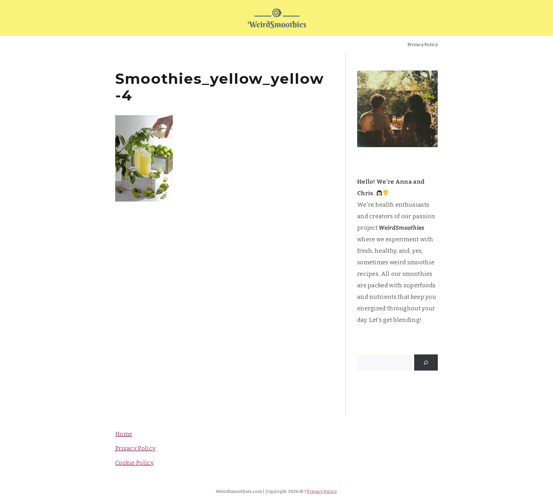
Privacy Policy (423, 44)
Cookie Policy (134, 462)
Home (123, 433)
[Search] (426, 362)
